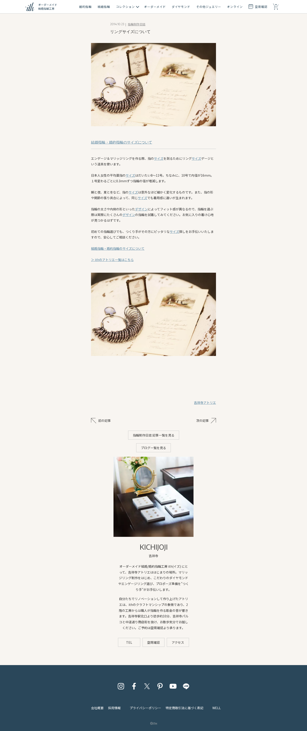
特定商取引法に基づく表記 (184, 708)
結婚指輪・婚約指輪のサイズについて (121, 142)
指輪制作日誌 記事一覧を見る (153, 435)
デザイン (141, 209)
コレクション (125, 6)
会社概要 (97, 708)
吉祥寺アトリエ (205, 402)
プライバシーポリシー (145, 708)
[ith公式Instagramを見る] (121, 686)
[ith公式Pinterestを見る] (160, 686)
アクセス (178, 642)
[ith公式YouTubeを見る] (173, 686)
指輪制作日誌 (136, 24)
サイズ (158, 158)
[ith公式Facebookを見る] (134, 686)
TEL (129, 642)
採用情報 (114, 708)
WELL (216, 708)
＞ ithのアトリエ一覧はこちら (112, 259)
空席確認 (153, 642)
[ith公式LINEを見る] (186, 686)
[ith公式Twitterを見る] (147, 686)
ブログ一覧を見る (153, 447)
